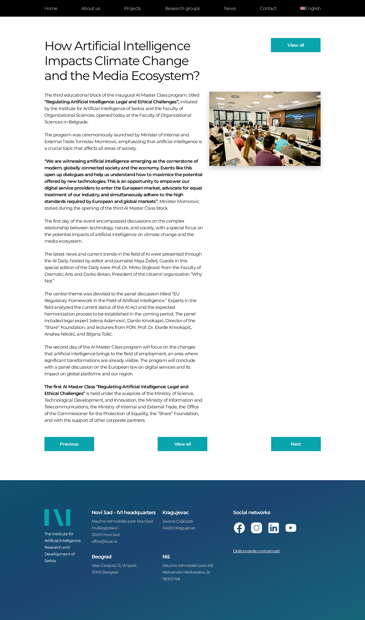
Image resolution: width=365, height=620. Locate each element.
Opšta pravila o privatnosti (256, 550)
